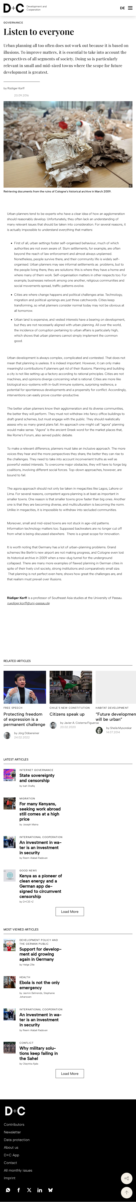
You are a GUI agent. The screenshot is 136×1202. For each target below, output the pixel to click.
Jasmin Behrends (32, 993)
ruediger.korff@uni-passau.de (28, 603)
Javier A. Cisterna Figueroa (79, 723)
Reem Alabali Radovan (35, 857)
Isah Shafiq (29, 785)
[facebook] (18, 1189)
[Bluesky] (50, 1189)
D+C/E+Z (28, 901)
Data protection (17, 1140)
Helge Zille (29, 964)
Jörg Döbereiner (26, 733)
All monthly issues (18, 1170)
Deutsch (122, 8)
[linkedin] (39, 1189)
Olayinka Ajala (30, 1063)
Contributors (14, 1124)
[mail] (8, 1189)
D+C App (11, 1155)
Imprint (9, 1178)
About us (11, 1147)
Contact (10, 1163)
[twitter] (29, 1189)
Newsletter (12, 1132)
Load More (69, 911)
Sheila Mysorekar (119, 728)
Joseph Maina (30, 824)
